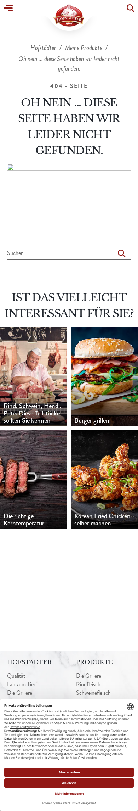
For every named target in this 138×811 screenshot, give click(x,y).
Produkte (94, 662)
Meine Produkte (84, 47)
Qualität (16, 676)
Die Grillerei (20, 693)
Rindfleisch (88, 684)
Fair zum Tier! (22, 684)
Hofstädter (44, 47)
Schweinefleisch (93, 693)
